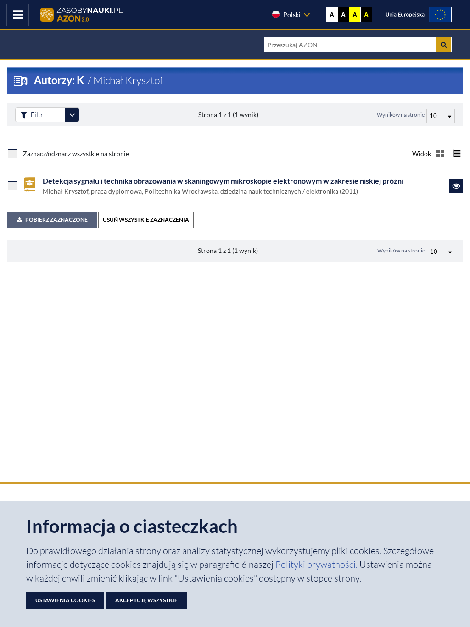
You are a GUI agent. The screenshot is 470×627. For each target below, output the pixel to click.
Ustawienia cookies (65, 600)
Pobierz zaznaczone (56, 219)
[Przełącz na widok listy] (456, 153)
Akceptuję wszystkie (146, 600)
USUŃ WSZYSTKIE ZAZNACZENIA (146, 219)
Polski (292, 14)
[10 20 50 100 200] (439, 114)
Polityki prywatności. (317, 564)
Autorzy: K (60, 79)
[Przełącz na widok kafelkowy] (440, 153)
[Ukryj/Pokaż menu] (17, 15)
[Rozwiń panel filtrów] (72, 115)
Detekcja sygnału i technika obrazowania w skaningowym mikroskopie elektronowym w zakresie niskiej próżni (223, 180)
